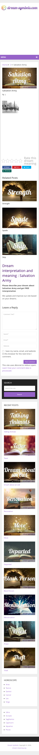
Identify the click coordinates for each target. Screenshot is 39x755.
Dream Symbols (13, 745)
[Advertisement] (19, 34)
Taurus (8, 688)
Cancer (8, 695)
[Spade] (19, 218)
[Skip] (19, 244)
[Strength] (19, 191)
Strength (6, 203)
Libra (8, 712)
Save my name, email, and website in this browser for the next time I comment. (19, 354)
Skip (4, 257)
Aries (8, 684)
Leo (7, 698)
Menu (3, 57)
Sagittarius (10, 719)
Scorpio (9, 716)
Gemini (8, 691)
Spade (5, 230)
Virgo (8, 702)
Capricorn (10, 723)
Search (19, 394)
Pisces (8, 730)
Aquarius (9, 726)
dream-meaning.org (19, 748)
